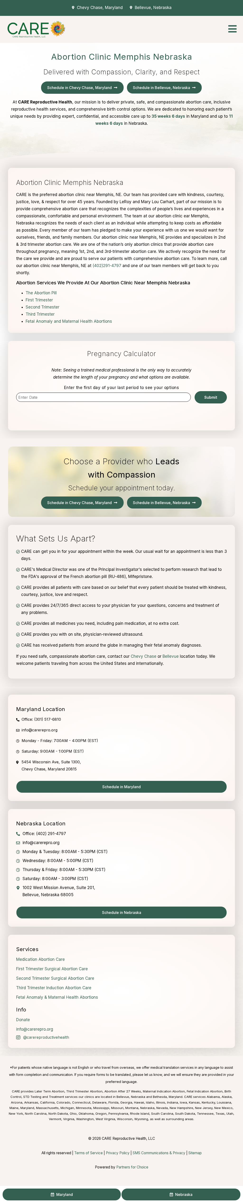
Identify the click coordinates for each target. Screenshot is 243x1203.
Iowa (183, 1102)
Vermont (55, 1119)
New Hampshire (181, 1108)
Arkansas (31, 1102)
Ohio (73, 1113)
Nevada (162, 1108)
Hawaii (139, 1102)
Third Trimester (40, 314)
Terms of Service (88, 1153)
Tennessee (205, 1113)
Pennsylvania (118, 1113)
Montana (131, 1108)
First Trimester (39, 300)
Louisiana (224, 1102)
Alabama (213, 1097)
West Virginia (105, 1119)
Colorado (63, 1102)
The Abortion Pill (41, 293)
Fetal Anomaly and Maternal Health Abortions (69, 321)
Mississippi (101, 1108)
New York (16, 1113)
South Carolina (162, 1113)
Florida (113, 1102)
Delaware (99, 1102)
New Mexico (223, 1108)
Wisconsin (124, 1119)
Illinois (160, 1102)
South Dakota (185, 1113)
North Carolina (36, 1113)
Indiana (172, 1102)
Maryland (27, 1108)
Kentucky (208, 1102)
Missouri (117, 1108)
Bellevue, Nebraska (131, 1097)
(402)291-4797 (107, 265)
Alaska (227, 1097)
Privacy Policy (118, 1153)
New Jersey (203, 1108)
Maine (14, 1108)
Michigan (67, 1108)
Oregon (101, 1113)
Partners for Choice (132, 1167)
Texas (219, 1113)
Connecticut (81, 1102)
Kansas (194, 1102)
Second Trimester (42, 307)
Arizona (16, 1102)
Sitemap (195, 1153)
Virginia (68, 1119)
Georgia (126, 1102)
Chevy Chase (143, 656)
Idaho (150, 1102)
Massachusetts (47, 1108)
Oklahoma (86, 1113)
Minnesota (83, 1108)
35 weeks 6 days (168, 116)
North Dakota (58, 1113)
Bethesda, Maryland (167, 1097)
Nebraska (147, 1108)
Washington (85, 1119)
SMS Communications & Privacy (159, 1153)
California (47, 1102)
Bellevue (171, 656)
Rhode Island (139, 1113)
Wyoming (141, 1119)
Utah (229, 1113)
